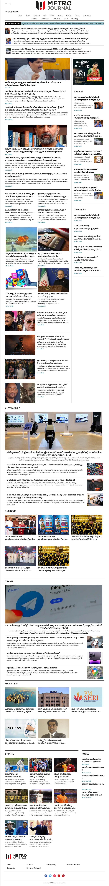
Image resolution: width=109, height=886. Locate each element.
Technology (45, 19)
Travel (9, 581)
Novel (66, 19)
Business (34, 19)
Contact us (11, 868)
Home (20, 16)
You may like (80, 209)
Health (77, 16)
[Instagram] (54, 875)
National (37, 16)
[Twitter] (50, 875)
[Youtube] (59, 875)
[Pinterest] (63, 875)
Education (56, 19)
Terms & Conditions (73, 864)
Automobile (87, 16)
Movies (68, 16)
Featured (78, 91)
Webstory (74, 19)
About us (30, 864)
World (52, 16)
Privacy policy (51, 864)
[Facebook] (45, 875)
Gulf (44, 16)
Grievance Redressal (34, 868)
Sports (60, 16)
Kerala (28, 16)
